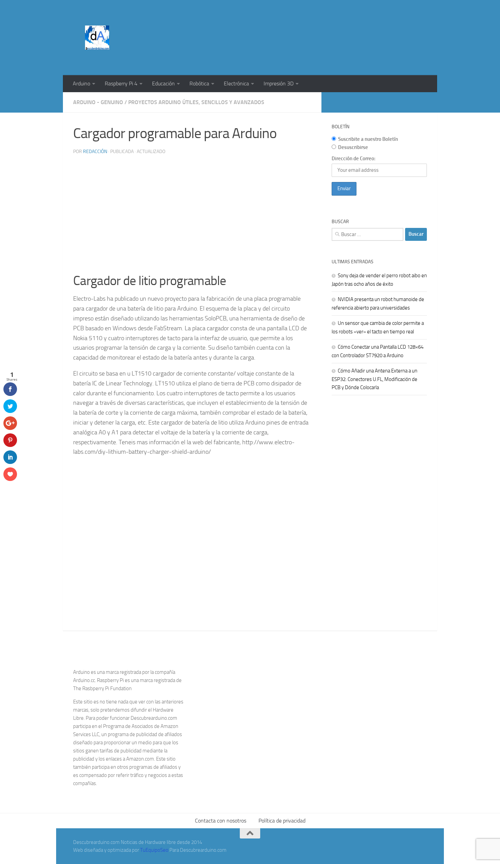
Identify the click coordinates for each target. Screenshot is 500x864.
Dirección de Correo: (354, 158)
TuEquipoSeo (154, 850)
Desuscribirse (353, 147)
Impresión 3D (279, 83)
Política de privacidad (282, 820)
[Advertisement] (303, 25)
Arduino (81, 83)
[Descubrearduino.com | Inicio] (97, 38)
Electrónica (236, 83)
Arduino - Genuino (98, 102)
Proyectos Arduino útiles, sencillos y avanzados (196, 102)
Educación (163, 83)
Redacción (95, 151)
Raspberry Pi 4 (121, 83)
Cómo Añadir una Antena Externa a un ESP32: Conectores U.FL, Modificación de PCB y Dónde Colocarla (374, 379)
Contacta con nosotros (220, 820)
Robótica (199, 83)
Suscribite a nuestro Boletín (368, 139)
